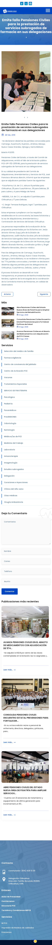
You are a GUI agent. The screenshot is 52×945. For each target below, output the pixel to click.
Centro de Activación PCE (15, 371)
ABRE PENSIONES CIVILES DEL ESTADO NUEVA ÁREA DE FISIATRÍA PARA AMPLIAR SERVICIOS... (24, 790)
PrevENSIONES (10, 417)
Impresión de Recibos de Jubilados (18, 927)
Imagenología (10, 462)
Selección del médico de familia (18, 351)
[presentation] (24, 117)
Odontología (10, 423)
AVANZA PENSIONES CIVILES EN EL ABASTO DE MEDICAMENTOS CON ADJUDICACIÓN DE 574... (25, 645)
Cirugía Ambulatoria (13, 502)
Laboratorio (9, 449)
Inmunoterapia (11, 456)
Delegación (9, 476)
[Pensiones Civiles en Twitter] (26, 3)
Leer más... (8, 669)
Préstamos (6, 932)
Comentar (9, 591)
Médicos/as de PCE (13, 436)
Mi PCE (4, 923)
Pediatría (8, 403)
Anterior (7, 294)
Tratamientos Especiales (15, 384)
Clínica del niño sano (13, 489)
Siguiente (44, 294)
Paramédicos (10, 410)
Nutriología (9, 430)
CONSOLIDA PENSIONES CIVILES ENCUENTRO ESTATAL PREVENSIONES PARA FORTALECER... (25, 717)
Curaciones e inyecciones (16, 482)
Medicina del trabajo (13, 443)
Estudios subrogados (14, 469)
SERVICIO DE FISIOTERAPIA (15, 390)
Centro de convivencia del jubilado (20, 364)
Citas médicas (10, 495)
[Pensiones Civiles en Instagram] (30, 3)
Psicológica (9, 397)
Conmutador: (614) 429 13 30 (21, 870)
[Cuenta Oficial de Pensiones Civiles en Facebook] (21, 3)
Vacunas (8, 377)
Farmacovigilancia (12, 358)
